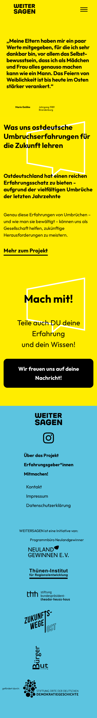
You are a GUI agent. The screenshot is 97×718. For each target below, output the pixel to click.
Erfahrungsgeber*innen (48, 464)
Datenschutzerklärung (48, 505)
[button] (84, 10)
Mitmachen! (36, 474)
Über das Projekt (41, 455)
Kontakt (34, 487)
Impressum (37, 496)
